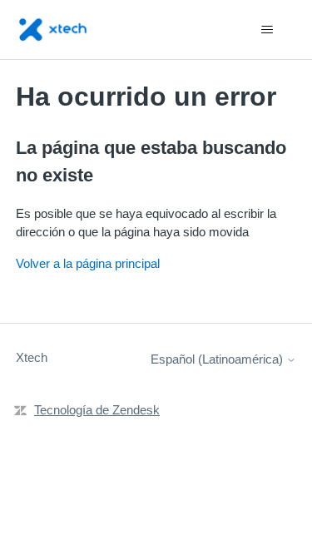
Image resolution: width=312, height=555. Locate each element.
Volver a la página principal (88, 263)
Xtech (31, 357)
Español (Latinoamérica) (218, 359)
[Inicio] (53, 29)
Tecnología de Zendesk (97, 410)
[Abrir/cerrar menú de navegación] (266, 30)
